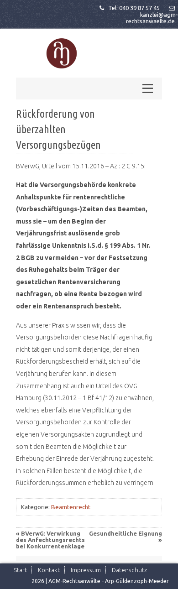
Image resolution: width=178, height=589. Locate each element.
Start (20, 569)
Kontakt (49, 569)
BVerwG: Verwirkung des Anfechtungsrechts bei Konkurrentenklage (50, 539)
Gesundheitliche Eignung (125, 533)
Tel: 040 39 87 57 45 (134, 8)
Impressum (86, 569)
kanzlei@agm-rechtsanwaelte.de (152, 17)
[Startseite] (61, 53)
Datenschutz (129, 569)
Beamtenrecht (70, 507)
